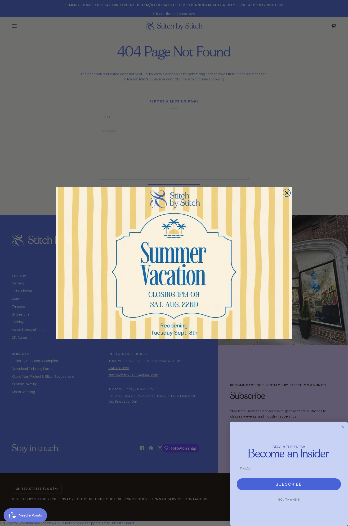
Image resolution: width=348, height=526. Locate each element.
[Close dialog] (286, 193)
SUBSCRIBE (289, 484)
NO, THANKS (289, 499)
